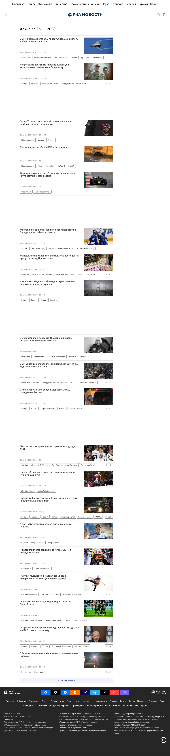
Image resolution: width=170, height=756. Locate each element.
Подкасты (141, 701)
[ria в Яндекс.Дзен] (55, 692)
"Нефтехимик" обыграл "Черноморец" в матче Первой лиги (45, 603)
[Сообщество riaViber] (124, 692)
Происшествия (57, 701)
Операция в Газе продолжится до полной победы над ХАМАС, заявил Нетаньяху (49, 629)
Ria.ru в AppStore (95, 705)
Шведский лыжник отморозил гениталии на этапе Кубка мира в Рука (47, 473)
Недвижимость (100, 701)
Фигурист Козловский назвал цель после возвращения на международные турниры (43, 577)
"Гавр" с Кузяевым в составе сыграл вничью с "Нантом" (46, 525)
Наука (77, 701)
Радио (132, 701)
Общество (21, 701)
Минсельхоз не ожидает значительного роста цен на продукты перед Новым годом (49, 257)
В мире (45, 701)
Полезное (153, 701)
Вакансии (8, 719)
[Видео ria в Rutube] (85, 692)
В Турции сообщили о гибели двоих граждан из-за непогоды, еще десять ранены (47, 282)
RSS (136, 705)
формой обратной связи (138, 722)
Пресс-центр (78, 705)
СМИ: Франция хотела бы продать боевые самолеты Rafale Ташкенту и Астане (49, 40)
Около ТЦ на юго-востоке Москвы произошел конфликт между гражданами (45, 122)
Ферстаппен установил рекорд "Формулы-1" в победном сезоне (45, 551)
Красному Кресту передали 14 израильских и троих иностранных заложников (48, 499)
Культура (87, 701)
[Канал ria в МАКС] (45, 692)
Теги (162, 701)
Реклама (43, 705)
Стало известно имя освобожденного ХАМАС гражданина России (45, 391)
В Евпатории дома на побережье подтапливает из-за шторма (49, 654)
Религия (113, 701)
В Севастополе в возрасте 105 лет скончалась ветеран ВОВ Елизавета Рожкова (46, 339)
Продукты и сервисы (59, 705)
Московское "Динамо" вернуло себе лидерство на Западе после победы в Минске (48, 231)
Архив (144, 705)
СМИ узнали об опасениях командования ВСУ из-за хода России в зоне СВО (49, 365)
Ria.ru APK (127, 705)
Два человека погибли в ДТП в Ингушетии (43, 147)
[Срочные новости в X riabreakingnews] (114, 692)
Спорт (69, 701)
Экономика (34, 701)
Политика (10, 701)
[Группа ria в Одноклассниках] (75, 692)
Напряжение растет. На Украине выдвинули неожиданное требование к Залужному (44, 66)
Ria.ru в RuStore (112, 705)
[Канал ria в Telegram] (95, 692)
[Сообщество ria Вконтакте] (65, 692)
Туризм (123, 701)
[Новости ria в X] (104, 692)
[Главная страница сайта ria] (85, 14)
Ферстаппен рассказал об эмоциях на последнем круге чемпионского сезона (47, 174)
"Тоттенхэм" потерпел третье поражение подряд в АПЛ (47, 447)
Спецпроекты (29, 705)
